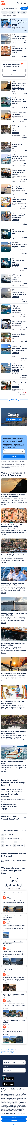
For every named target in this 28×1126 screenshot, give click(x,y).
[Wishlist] (18, 3)
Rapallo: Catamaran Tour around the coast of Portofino (13, 916)
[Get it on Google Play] (8, 1079)
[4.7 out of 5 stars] (14, 885)
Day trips (4, 808)
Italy (7, 1049)
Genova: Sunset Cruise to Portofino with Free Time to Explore (13, 968)
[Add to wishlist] (9, 20)
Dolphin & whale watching (9, 806)
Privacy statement (5, 467)
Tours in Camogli (5, 1053)
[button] (14, 25)
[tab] (11, 830)
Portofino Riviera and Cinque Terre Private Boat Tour (14, 1021)
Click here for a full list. (7, 862)
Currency (5, 1066)
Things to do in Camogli (7, 1051)
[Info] (17, 15)
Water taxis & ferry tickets (9, 804)
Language (5, 1059)
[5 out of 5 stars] (14, 895)
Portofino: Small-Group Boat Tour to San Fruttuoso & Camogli (13, 995)
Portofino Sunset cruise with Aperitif (12, 893)
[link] (14, 25)
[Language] (21, 3)
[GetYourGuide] (3, 3)
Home (2, 1049)
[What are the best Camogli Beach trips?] (25, 817)
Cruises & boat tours (8, 803)
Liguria (12, 1049)
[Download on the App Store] (8, 1084)
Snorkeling (5, 809)
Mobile (4, 1075)
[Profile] (25, 3)
